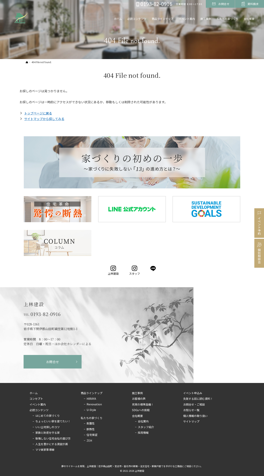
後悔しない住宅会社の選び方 (53, 438)
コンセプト (36, 399)
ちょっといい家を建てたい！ (53, 421)
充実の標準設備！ (143, 404)
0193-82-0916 (46, 314)
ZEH (89, 440)
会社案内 (143, 421)
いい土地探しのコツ (47, 427)
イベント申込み (192, 393)
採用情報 (143, 432)
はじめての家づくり (47, 416)
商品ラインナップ (91, 393)
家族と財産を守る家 (47, 432)
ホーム (34, 393)
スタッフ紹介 (146, 427)
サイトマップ (191, 421)
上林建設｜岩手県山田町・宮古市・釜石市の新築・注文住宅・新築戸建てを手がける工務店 (134, 466)
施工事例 (137, 393)
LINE (153, 269)
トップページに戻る (38, 113)
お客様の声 (139, 399)
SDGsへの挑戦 (141, 410)
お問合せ (52, 361)
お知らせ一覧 (191, 410)
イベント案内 (38, 404)
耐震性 (91, 423)
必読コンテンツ (39, 410)
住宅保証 (92, 435)
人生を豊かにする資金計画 (51, 444)
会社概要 (137, 416)
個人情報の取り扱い (195, 416)
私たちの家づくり (91, 418)
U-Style (91, 410)
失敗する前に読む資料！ (198, 399)
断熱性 (91, 429)
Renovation (94, 404)
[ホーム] (27, 62)
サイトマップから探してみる (44, 118)
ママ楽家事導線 (44, 449)
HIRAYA (91, 399)
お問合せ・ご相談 (194, 404)
